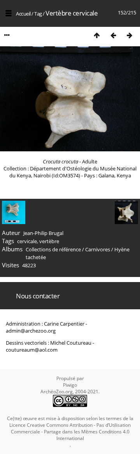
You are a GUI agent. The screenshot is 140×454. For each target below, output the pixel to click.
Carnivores (97, 249)
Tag (38, 13)
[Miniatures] (97, 35)
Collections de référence (53, 249)
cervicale (27, 241)
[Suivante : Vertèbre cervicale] (129, 35)
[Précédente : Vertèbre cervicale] (113, 35)
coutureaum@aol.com (32, 349)
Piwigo (70, 385)
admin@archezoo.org (31, 330)
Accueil (23, 13)
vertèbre (49, 241)
